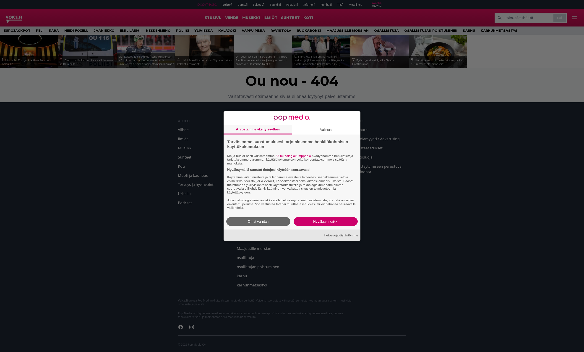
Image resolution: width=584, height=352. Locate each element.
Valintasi (326, 129)
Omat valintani (258, 221)
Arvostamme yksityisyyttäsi (258, 129)
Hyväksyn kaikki (325, 221)
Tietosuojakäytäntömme (341, 235)
